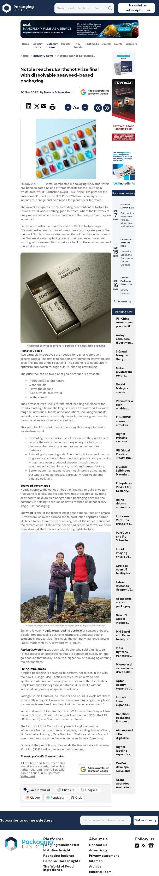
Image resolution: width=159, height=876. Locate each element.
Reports (65, 43)
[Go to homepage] (29, 850)
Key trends (78, 45)
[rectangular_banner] (123, 185)
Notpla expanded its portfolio (62, 630)
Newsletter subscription (136, 7)
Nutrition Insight (56, 850)
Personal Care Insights (61, 861)
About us (98, 839)
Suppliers (131, 43)
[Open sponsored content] (79, 37)
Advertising (98, 850)
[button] (66, 790)
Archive (95, 866)
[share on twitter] (36, 107)
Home (25, 43)
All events (121, 301)
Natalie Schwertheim (58, 92)
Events (118, 43)
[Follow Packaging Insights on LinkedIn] (137, 847)
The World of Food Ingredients (58, 868)
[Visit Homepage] (18, 15)
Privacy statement (104, 856)
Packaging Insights (58, 856)
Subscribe (143, 820)
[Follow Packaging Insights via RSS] (144, 847)
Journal (106, 43)
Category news (52, 45)
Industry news (38, 45)
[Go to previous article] (98, 109)
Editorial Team (100, 872)
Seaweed (26, 512)
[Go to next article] (107, 109)
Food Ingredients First (61, 845)
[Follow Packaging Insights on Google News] (151, 847)
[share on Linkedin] (29, 107)
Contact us (98, 845)
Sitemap (95, 861)
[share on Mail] (44, 106)
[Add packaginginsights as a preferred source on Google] (95, 92)
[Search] (110, 9)
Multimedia (92, 43)
